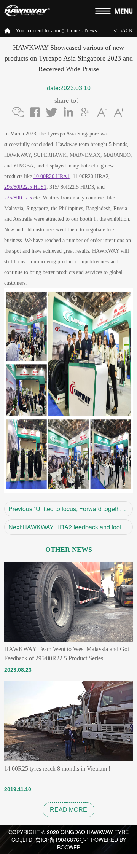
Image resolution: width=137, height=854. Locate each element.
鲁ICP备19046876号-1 (62, 839)
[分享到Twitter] (51, 112)
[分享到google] (85, 112)
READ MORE (68, 809)
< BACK (123, 30)
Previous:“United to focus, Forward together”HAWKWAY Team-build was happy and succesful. (70, 508)
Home (73, 30)
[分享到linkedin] (68, 112)
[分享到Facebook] (35, 112)
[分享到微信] (18, 112)
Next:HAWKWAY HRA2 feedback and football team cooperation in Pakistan (70, 527)
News (91, 30)
